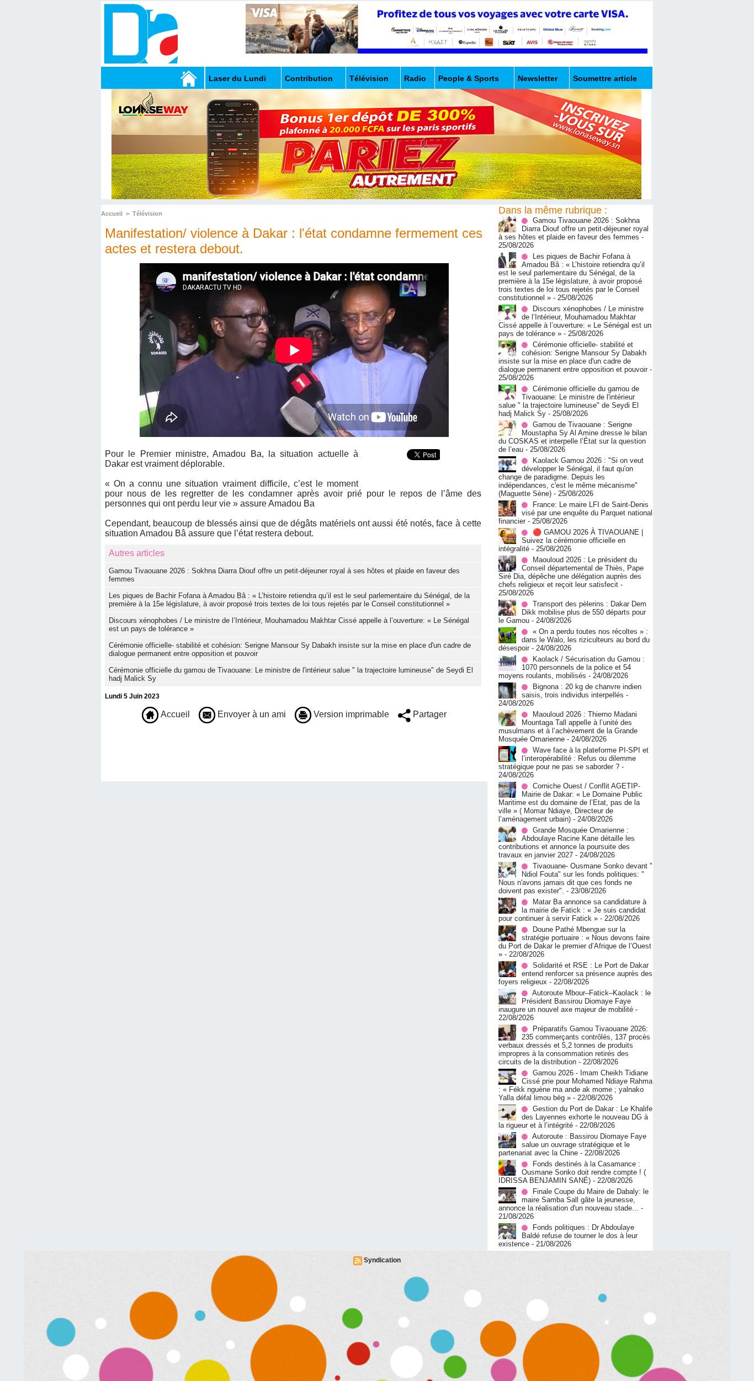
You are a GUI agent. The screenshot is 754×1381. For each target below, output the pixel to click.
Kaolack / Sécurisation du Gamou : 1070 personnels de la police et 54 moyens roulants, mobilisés (571, 667)
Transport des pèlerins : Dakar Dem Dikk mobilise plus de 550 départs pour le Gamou (572, 612)
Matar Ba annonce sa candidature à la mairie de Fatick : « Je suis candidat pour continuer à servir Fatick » (572, 910)
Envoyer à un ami (250, 714)
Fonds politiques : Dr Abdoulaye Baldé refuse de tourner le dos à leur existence (568, 1235)
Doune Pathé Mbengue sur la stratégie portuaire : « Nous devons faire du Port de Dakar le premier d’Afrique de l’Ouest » (574, 941)
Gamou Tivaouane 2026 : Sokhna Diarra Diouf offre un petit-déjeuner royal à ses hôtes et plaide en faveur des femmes (573, 228)
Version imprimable (350, 714)
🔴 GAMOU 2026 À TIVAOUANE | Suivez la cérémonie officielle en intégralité (570, 540)
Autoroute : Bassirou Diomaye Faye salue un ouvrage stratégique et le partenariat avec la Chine (572, 1144)
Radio (415, 78)
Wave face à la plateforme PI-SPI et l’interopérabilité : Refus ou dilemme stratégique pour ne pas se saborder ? (573, 758)
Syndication (382, 1260)
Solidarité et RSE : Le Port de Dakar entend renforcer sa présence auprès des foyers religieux (575, 973)
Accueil (112, 213)
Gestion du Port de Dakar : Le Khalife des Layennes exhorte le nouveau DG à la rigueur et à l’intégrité (575, 1117)
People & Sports (468, 78)
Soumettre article (605, 78)
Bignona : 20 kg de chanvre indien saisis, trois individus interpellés (581, 690)
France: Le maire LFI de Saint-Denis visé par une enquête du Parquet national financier (575, 512)
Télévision (369, 78)
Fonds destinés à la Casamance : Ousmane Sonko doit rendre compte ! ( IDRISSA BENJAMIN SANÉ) (572, 1172)
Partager (429, 714)
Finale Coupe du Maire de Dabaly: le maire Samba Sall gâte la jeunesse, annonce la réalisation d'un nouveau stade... (573, 1199)
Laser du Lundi (237, 78)
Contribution (309, 78)
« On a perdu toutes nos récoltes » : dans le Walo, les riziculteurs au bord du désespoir (574, 639)
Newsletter (537, 78)
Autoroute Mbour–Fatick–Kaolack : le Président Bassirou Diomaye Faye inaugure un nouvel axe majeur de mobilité (574, 1001)
